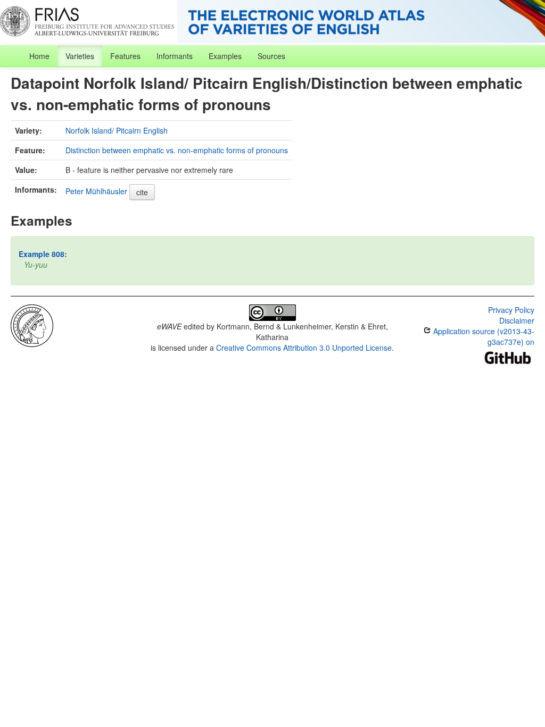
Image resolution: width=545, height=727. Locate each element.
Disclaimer (516, 320)
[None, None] (32, 324)
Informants (174, 56)
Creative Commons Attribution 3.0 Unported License (304, 347)
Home (39, 56)
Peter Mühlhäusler (96, 191)
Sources (271, 56)
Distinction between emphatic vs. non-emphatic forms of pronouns (176, 150)
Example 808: (43, 254)
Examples (225, 56)
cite (142, 192)
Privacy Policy (511, 309)
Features (125, 56)
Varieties (79, 56)
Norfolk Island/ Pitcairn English (116, 130)
